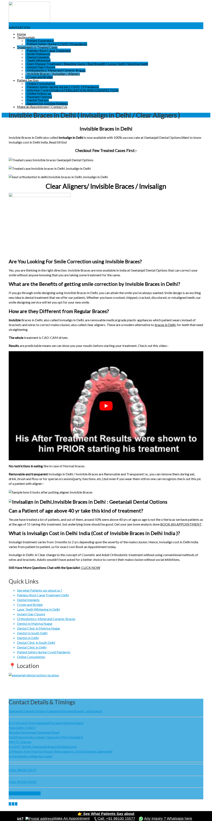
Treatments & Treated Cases (37, 47)
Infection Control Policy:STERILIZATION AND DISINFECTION (72, 90)
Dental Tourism (37, 100)
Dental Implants (37, 57)
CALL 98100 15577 (22, 770)
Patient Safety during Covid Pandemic (44, 652)
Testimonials (26, 37)
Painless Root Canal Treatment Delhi (43, 595)
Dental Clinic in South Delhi (36, 642)
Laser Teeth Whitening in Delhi (38, 609)
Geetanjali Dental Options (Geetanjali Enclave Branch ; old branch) (55, 711)
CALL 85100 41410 (22, 782)
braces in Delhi (165, 325)
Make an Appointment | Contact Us (42, 107)
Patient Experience (39, 41)
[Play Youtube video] (106, 405)
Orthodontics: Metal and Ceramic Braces (55, 70)
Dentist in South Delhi (32, 633)
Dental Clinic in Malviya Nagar (38, 628)
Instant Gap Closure (40, 67)
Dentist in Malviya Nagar (35, 623)
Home (21, 34)
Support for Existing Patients (46, 103)
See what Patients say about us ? (39, 590)
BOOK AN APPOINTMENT (180, 524)
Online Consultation (40, 83)
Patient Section (28, 80)
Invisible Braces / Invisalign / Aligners (52, 74)
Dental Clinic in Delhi (31, 647)
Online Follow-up (38, 93)
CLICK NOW (90, 567)
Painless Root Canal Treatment (48, 50)
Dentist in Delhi (28, 638)
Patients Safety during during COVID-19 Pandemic (62, 87)
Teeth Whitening (38, 60)
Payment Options (38, 97)
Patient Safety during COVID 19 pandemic (56, 44)
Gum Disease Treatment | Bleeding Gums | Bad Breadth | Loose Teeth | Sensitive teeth (86, 64)
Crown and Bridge (39, 77)
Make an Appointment (25, 793)
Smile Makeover (37, 54)
